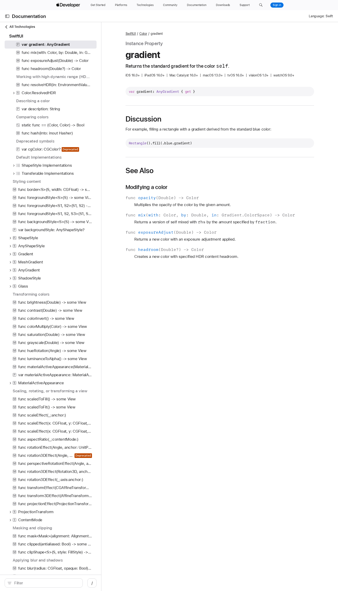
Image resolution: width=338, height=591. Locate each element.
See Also (140, 170)
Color (143, 33)
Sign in (277, 5)
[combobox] (46, 582)
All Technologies (22, 27)
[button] (260, 5)
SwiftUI (131, 33)
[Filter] (46, 583)
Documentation (29, 16)
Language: (316, 16)
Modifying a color (147, 187)
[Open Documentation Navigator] (7, 16)
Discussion (143, 119)
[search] (44, 583)
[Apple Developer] (68, 5)
